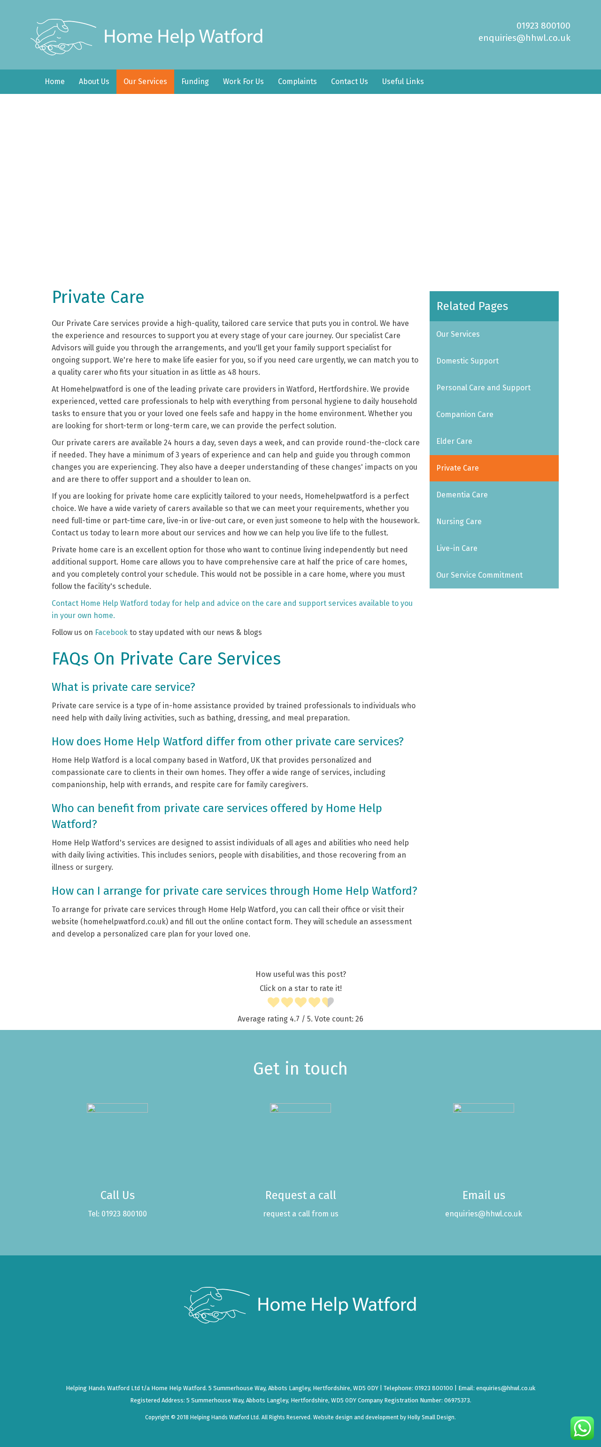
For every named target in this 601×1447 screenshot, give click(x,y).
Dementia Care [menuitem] (462, 494)
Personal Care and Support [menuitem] (483, 387)
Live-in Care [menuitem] (457, 548)
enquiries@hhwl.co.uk (524, 37)
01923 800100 (543, 25)
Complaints (297, 81)
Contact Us (349, 81)
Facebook (112, 632)
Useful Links (403, 81)
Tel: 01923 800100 (117, 1213)
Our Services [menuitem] (458, 334)
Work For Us (243, 81)
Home (55, 81)
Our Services (145, 81)
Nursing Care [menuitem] (459, 521)
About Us (94, 81)
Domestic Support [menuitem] (467, 360)
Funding (195, 81)
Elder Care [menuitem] (454, 441)
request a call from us (301, 1213)
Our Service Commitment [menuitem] (479, 575)
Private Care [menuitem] (457, 468)
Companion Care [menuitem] (464, 414)
